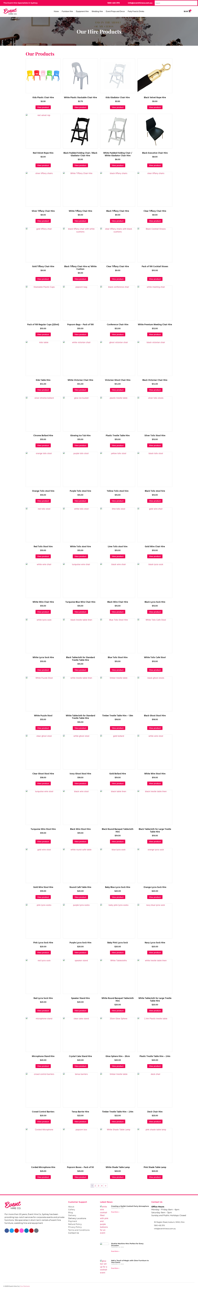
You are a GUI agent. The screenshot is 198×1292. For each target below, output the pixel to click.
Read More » (115, 1212)
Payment (72, 1221)
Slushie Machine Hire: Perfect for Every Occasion (127, 1245)
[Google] (36, 1230)
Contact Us (73, 1233)
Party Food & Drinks (136, 11)
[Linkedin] (26, 1230)
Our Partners (25, 1286)
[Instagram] (21, 1230)
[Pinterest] (31, 1230)
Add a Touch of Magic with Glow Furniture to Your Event (130, 1261)
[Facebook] (7, 1230)
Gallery (71, 1209)
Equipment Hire (82, 11)
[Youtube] (16, 1230)
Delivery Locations (77, 1218)
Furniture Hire (67, 11)
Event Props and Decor (115, 11)
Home (56, 11)
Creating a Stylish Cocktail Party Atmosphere (130, 1206)
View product (43, 107)
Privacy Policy (75, 1227)
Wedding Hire (97, 11)
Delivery (72, 1215)
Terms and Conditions (78, 1230)
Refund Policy (75, 1224)
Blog (70, 1212)
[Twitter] (12, 1230)
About (71, 1207)
